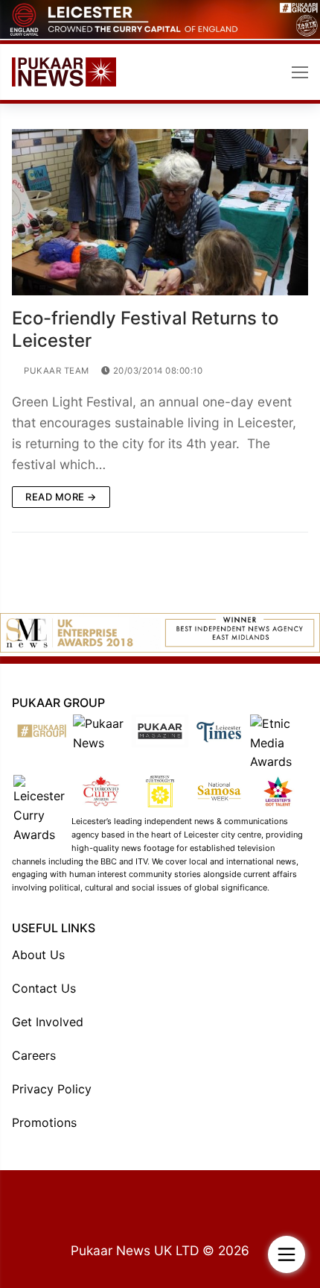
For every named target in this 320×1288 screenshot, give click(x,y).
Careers (34, 1055)
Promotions (44, 1122)
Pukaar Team (55, 370)
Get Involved (47, 1021)
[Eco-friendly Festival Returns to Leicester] (160, 212)
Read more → (61, 497)
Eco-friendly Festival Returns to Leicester (145, 329)
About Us (38, 954)
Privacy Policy (52, 1088)
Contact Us (44, 988)
